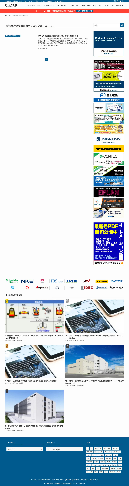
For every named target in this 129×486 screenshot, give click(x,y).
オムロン (115, 448)
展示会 (89, 465)
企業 (120, 458)
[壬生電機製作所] (57, 288)
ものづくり (98, 448)
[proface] (109, 186)
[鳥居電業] (71, 281)
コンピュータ (98, 452)
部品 (106, 472)
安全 (120, 462)
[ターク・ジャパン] (101, 281)
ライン (94, 458)
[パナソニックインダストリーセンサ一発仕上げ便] (109, 112)
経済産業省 (105, 468)
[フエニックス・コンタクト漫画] (109, 123)
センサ (89, 455)
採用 (94, 465)
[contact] (120, 1)
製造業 (119, 468)
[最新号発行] (109, 265)
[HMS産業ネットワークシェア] (109, 218)
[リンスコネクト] (116, 288)
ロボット (100, 458)
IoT (92, 448)
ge (87, 448)
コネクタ (89, 452)
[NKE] (27, 281)
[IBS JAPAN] (57, 281)
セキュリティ (116, 452)
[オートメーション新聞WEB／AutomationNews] (11, 5)
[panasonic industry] (109, 55)
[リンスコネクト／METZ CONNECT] (109, 175)
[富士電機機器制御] (109, 102)
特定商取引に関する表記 (80, 480)
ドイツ (115, 455)
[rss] (117, 1)
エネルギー (107, 448)
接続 (99, 465)
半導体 (114, 462)
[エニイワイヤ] (42, 288)
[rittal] (109, 70)
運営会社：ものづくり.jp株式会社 (61, 480)
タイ (94, 455)
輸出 (95, 472)
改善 (109, 465)
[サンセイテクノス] (101, 288)
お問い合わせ (94, 480)
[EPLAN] (42, 281)
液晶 (119, 465)
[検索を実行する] (122, 25)
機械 (114, 465)
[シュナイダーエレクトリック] (12, 281)
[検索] (123, 1)
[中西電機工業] (27, 288)
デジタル (108, 455)
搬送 (104, 465)
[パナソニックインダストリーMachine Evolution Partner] (109, 91)
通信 (100, 472)
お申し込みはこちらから (85, 11)
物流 (98, 468)
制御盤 (96, 462)
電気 (118, 472)
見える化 (89, 472)
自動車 (113, 468)
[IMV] (86, 281)
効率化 (103, 462)
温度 (88, 468)
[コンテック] (109, 165)
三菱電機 (108, 458)
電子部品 (112, 472)
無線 (93, 468)
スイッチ (107, 452)
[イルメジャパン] (71, 288)
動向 (108, 462)
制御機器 (89, 462)
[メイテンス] (109, 207)
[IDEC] (86, 288)
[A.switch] (109, 80)
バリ (88, 458)
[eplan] (109, 196)
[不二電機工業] (12, 288)
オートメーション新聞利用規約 (40, 480)
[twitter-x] (115, 1)
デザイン (100, 455)
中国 (114, 458)
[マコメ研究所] (116, 281)
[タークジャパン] (109, 152)
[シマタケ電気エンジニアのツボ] (109, 134)
